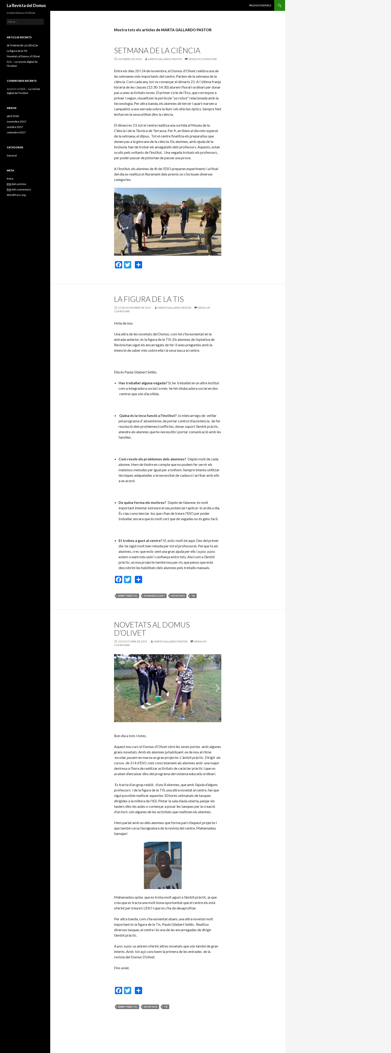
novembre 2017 (16, 121)
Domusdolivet (154, 595)
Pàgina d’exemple (260, 5)
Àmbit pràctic (128, 595)
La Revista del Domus (26, 5)
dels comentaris (19, 189)
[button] (167, 657)
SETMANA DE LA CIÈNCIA (157, 50)
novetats (178, 595)
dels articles (16, 184)
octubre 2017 (15, 127)
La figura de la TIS (149, 298)
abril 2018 (13, 116)
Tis (193, 595)
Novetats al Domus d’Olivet (152, 628)
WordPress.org (16, 195)
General (12, 155)
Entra (10, 178)
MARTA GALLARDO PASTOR (165, 59)
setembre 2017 (16, 132)
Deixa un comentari (202, 59)
